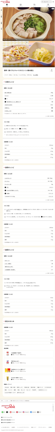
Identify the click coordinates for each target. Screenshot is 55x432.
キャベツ (6, 95)
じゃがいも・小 (8, 178)
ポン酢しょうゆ (8, 111)
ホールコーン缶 (8, 184)
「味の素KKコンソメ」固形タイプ (14, 101)
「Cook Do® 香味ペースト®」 (13, 190)
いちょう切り (30, 282)
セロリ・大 (7, 260)
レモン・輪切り (8, 263)
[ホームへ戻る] (5, 1)
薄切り (19, 282)
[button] (46, 1)
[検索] (42, 2)
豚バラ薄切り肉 (8, 92)
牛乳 (7, 187)
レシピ (6, 400)
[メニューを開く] (53, 2)
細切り (19, 209)
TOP (2, 400)
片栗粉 (8, 193)
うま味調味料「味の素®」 (10, 269)
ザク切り (23, 125)
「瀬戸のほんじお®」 (9, 266)
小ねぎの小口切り (8, 104)
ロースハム (7, 181)
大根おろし (7, 108)
